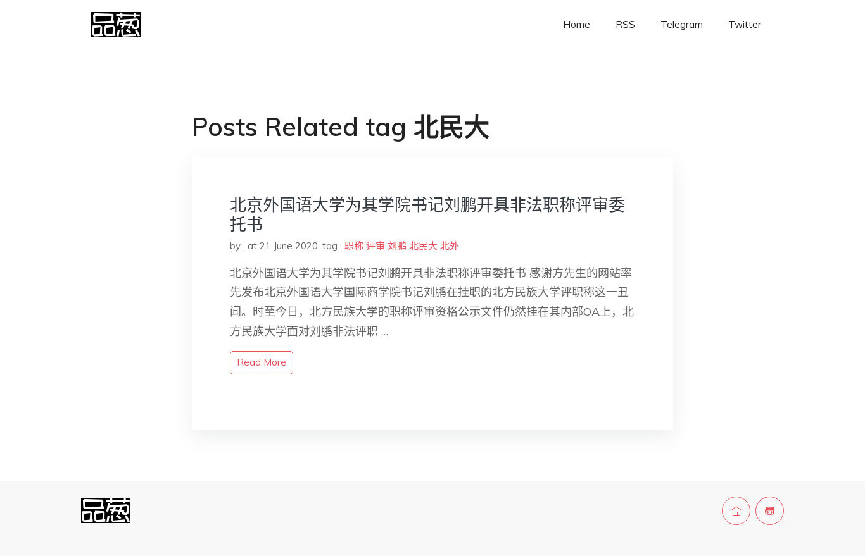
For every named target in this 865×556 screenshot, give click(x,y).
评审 (375, 246)
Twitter (744, 24)
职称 (353, 246)
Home (576, 24)
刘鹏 (397, 246)
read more (261, 362)
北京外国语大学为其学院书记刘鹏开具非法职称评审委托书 (427, 214)
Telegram (681, 24)
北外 (449, 246)
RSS (625, 24)
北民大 (423, 246)
